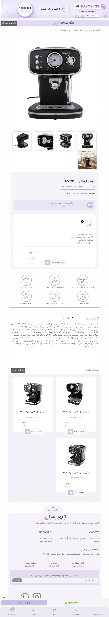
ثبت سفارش (54, 566)
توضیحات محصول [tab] (91, 318)
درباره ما (54, 563)
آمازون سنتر (95, 30)
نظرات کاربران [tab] (66, 318)
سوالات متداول (30, 563)
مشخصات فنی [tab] (78, 318)
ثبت (17, 580)
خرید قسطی (29, 566)
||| (104, 23)
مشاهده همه (18, 370)
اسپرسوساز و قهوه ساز (79, 30)
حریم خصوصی (79, 566)
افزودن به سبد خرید (24, 602)
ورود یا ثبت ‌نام (8, 23)
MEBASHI (64, 30)
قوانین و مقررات (78, 563)
